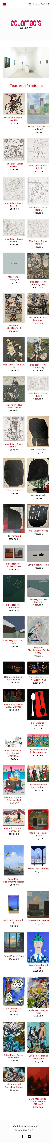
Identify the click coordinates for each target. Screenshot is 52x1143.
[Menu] (4, 4)
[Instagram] (29, 1136)
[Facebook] (22, 1136)
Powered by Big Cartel (26, 1130)
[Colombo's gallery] (26, 24)
